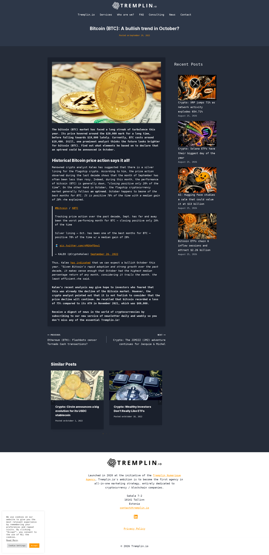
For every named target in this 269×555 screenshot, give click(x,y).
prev (53, 401)
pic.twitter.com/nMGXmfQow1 (80, 245)
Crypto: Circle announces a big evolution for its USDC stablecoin (77, 411)
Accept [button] (34, 546)
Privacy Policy (134, 528)
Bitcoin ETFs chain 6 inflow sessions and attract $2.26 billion (194, 246)
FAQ (141, 14)
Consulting (156, 14)
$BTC (75, 208)
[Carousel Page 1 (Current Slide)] (103, 433)
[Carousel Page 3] (110, 433)
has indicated (80, 262)
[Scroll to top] (262, 544)
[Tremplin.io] (134, 5)
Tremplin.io (86, 14)
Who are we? (125, 14)
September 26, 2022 (104, 254)
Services (106, 14)
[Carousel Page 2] (106, 433)
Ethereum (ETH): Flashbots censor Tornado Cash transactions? (72, 339)
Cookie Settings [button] (17, 546)
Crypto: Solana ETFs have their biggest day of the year (196, 153)
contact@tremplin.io (134, 507)
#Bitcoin (61, 208)
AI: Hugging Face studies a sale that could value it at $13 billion (196, 199)
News (172, 14)
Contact (185, 14)
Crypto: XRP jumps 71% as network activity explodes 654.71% (196, 107)
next (160, 401)
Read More (12, 540)
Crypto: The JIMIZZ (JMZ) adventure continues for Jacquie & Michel (139, 339)
